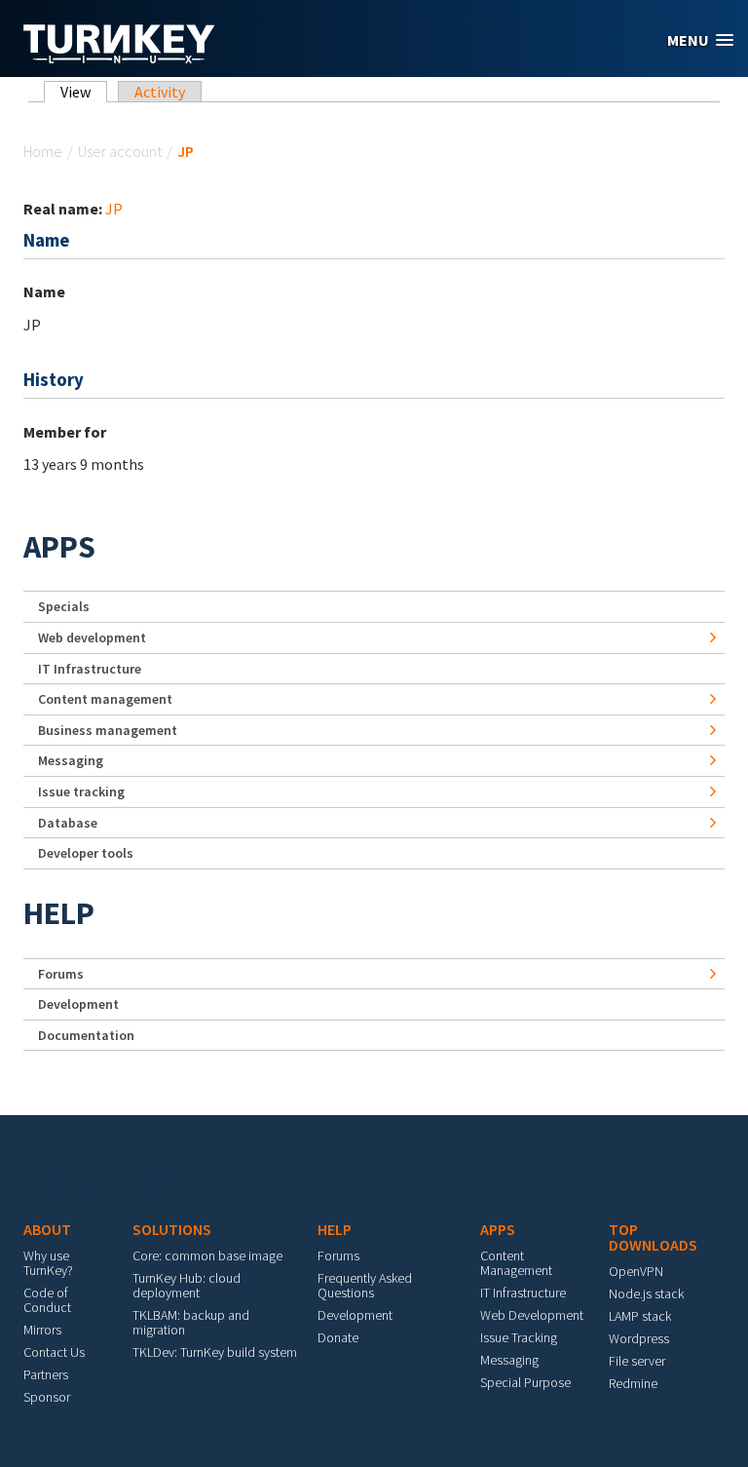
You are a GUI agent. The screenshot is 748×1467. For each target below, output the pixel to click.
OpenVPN (636, 1271)
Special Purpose (525, 1382)
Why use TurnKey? (48, 1263)
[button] (700, 40)
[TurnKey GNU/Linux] (119, 57)
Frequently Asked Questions (365, 1285)
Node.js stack (646, 1293)
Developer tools (85, 853)
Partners (45, 1374)
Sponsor (46, 1397)
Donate (338, 1337)
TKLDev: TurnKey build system (214, 1352)
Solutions (171, 1229)
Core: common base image (207, 1255)
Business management (107, 730)
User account (120, 151)
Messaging (70, 760)
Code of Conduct (47, 1300)
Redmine (633, 1383)
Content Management (516, 1263)
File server (637, 1361)
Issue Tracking (518, 1337)
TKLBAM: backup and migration (190, 1322)
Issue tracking (81, 791)
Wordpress (639, 1338)
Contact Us (54, 1352)
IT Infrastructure (89, 668)
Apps (59, 546)
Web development (92, 637)
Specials (64, 606)
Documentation (86, 1035)
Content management (105, 699)
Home (42, 151)
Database (67, 822)
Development (78, 1004)
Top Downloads (653, 1237)
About (47, 1229)
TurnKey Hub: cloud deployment (186, 1285)
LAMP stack (640, 1316)
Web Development (531, 1315)
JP (114, 208)
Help (58, 913)
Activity (159, 91)
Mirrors (42, 1329)
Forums (61, 974)
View (83, 91)
